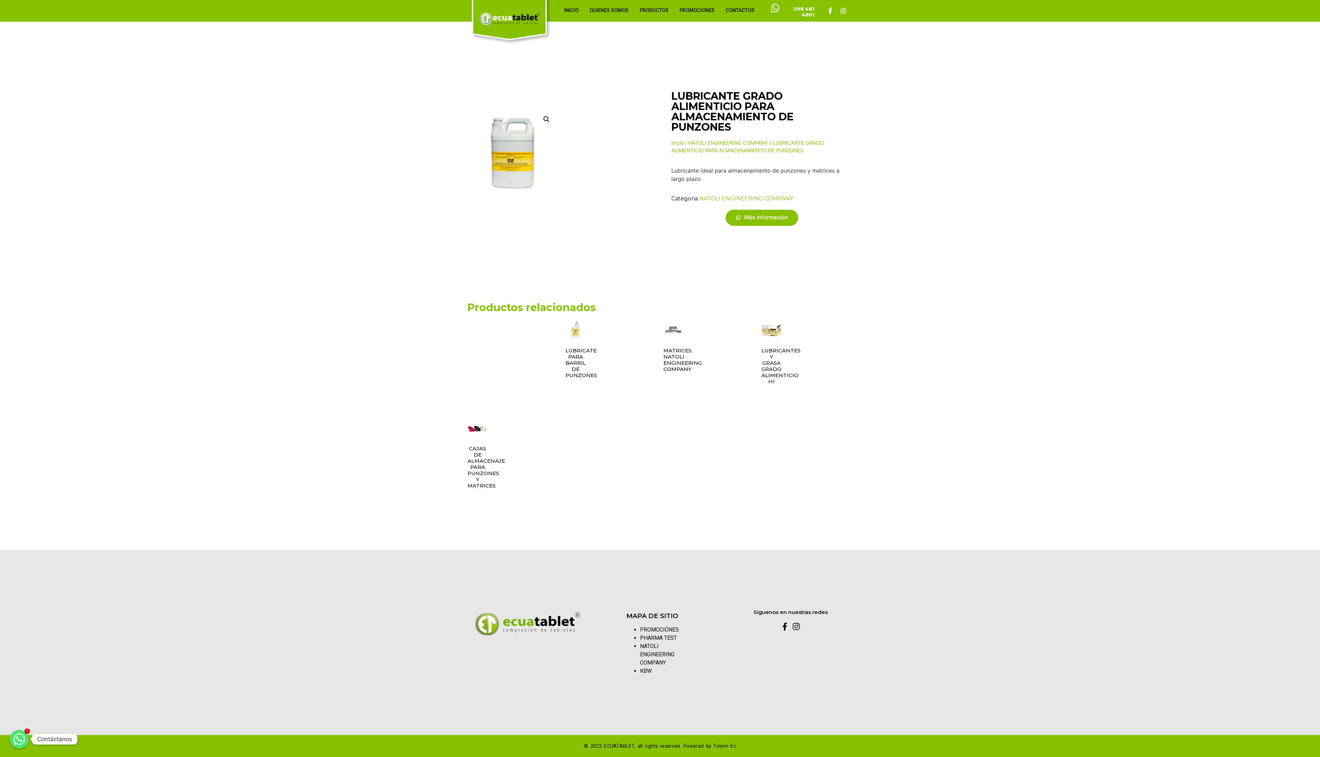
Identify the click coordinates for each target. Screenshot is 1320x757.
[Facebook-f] (830, 10)
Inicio (677, 143)
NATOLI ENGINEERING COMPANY (728, 143)
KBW (646, 671)
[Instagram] (843, 10)
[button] (762, 218)
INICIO (571, 10)
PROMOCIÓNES (659, 629)
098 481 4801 (803, 12)
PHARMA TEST (658, 638)
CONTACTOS (740, 10)
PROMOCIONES (697, 10)
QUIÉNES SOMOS (609, 10)
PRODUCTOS (654, 10)
